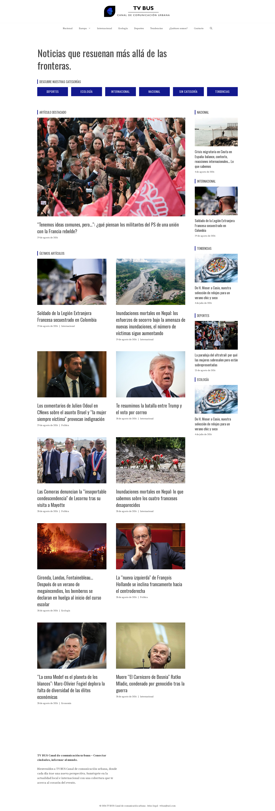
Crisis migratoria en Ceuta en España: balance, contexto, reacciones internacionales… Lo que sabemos (214, 159)
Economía (66, 703)
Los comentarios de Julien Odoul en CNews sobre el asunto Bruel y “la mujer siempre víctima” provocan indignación (71, 412)
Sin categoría (188, 91)
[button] (211, 28)
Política (65, 425)
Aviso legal (152, 805)
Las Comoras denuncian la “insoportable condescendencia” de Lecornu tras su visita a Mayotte (71, 498)
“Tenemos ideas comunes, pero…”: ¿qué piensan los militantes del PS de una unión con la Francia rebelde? (108, 228)
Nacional (68, 28)
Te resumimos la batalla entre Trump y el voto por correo (149, 409)
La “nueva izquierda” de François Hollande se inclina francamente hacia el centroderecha (149, 584)
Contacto (199, 28)
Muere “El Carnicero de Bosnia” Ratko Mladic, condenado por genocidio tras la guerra (150, 683)
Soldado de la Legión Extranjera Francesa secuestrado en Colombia (66, 316)
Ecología (123, 28)
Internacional (104, 28)
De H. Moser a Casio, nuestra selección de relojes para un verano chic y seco (213, 292)
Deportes (139, 28)
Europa (83, 28)
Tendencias (156, 28)
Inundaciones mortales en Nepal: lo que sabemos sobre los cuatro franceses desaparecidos (149, 498)
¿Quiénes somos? (178, 28)
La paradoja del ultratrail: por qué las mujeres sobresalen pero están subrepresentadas (216, 359)
